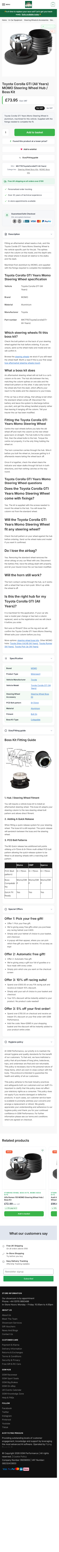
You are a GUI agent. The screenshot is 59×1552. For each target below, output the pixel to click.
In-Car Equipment (15, 20)
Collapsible (35, 720)
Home (4, 20)
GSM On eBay (9, 1386)
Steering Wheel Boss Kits (28, 169)
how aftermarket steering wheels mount (22, 363)
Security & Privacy (11, 1360)
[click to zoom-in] (28, 49)
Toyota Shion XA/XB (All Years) (24, 643)
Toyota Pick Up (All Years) (26, 646)
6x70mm (35, 703)
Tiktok (5, 1427)
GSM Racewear (9, 1374)
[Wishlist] (42, 1150)
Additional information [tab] (28, 658)
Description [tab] (14, 234)
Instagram (7, 1415)
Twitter (5, 1412)
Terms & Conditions (11, 1356)
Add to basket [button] (24, 1214)
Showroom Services (12, 1322)
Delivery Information (12, 1348)
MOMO (34, 668)
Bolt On (34, 714)
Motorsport (35, 674)
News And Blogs (10, 1330)
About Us (6, 1315)
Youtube (6, 1423)
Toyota (34, 680)
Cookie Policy (20, 1456)
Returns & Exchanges (12, 1352)
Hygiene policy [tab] (15, 1042)
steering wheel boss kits (28, 640)
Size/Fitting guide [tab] (17, 730)
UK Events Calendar (11, 1389)
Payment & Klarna (10, 1344)
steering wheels (22, 357)
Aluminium (35, 708)
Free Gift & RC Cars (11, 1364)
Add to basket (34, 132)
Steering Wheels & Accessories (36, 20)
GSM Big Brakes (10, 1382)
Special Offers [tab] (15, 909)
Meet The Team (9, 1319)
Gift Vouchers (8, 1326)
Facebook (7, 1408)
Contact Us (7, 1334)
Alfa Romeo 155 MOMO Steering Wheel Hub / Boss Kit (24, 1198)
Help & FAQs (8, 1397)
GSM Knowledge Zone (13, 1393)
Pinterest (6, 1419)
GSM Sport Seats (10, 1378)
